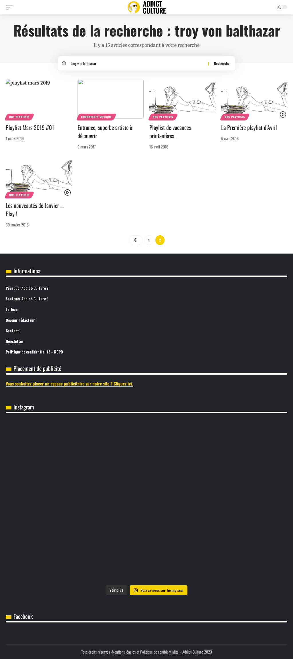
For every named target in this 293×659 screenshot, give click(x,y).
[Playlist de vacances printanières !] (182, 99)
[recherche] (137, 63)
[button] (10, 7)
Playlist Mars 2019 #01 (30, 127)
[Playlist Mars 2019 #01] (39, 99)
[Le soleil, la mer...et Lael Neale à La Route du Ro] (52, 554)
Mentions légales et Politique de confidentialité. (145, 652)
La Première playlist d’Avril (249, 127)
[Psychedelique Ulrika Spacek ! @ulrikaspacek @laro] (52, 501)
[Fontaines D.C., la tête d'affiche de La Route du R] (146, 448)
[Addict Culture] (146, 7)
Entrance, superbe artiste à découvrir (105, 131)
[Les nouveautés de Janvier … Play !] (39, 177)
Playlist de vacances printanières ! (170, 131)
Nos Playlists (19, 117)
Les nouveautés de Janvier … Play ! (35, 209)
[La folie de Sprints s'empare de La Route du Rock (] (146, 554)
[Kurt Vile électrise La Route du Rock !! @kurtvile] (240, 448)
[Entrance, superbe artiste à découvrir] (111, 99)
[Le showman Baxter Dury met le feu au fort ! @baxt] (240, 554)
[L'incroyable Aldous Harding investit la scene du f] (146, 501)
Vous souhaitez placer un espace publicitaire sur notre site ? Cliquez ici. (69, 383)
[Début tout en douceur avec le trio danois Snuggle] (240, 501)
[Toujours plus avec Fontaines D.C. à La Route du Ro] (52, 448)
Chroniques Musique (96, 117)
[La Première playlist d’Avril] (254, 99)
